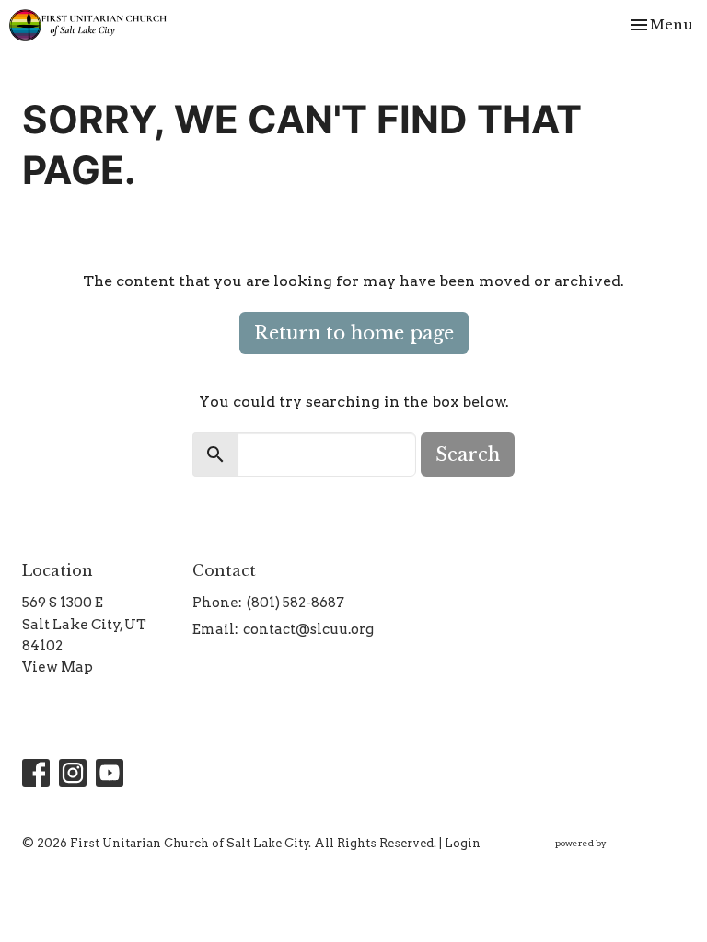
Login (463, 843)
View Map (57, 667)
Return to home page (354, 333)
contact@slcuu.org (308, 629)
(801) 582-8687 (295, 602)
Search (467, 454)
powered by (610, 858)
